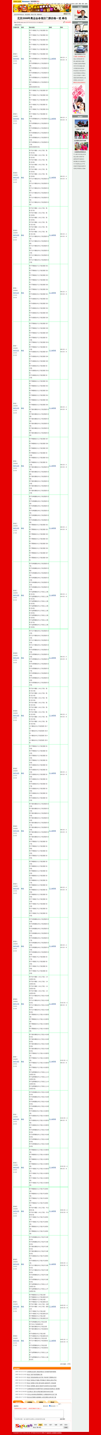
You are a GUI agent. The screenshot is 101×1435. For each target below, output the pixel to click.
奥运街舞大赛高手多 (79, 156)
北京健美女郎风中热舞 (80, 140)
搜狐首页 (30, 3)
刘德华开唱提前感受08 (80, 166)
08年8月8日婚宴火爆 (79, 66)
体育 (38, 3)
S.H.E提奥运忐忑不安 (79, 163)
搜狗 (86, 3)
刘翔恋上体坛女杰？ (79, 80)
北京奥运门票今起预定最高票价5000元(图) (40, 1391)
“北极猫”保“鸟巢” (80, 129)
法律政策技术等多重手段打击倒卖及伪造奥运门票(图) (43, 1388)
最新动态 (39, 14)
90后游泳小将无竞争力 (80, 70)
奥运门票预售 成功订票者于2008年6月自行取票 (41, 1386)
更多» (66, 1424)
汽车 (52, 3)
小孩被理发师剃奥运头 (80, 152)
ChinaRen (72, 3)
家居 (59, 3)
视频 (67, 3)
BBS (83, 3)
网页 (40, 1424)
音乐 (45, 1424)
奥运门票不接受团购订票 (34, 1374)
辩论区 (52, 1402)
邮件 (77, 3)
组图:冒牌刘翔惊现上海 (80, 77)
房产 (55, 3)
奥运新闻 (27, 14)
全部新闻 (54, 1433)
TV (64, 3)
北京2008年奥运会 (19, 14)
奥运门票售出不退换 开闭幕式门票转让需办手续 (42, 1380)
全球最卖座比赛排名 (79, 68)
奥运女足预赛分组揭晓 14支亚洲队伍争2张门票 (41, 1397)
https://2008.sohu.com (20, 22)
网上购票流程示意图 (79, 61)
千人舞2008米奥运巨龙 (80, 154)
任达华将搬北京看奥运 (79, 73)
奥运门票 (33, 14)
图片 (51, 1424)
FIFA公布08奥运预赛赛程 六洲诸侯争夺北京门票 (42, 1394)
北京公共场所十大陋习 (79, 75)
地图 (56, 1424)
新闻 (35, 3)
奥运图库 (80, 116)
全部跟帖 (29, 1402)
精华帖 (41, 1402)
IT (49, 3)
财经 (47, 3)
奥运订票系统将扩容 (79, 59)
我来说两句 (68, 22)
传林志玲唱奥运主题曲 (79, 168)
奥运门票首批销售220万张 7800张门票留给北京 (42, 1377)
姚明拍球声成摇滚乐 (79, 159)
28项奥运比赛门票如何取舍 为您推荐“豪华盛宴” (41, 1371)
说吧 (61, 1424)
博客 (80, 3)
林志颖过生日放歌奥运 (79, 161)
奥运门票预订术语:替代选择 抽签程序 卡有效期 (41, 1383)
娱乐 (43, 3)
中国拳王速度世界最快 (79, 63)
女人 (62, 3)
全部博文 (59, 1433)
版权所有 (49, 1433)
